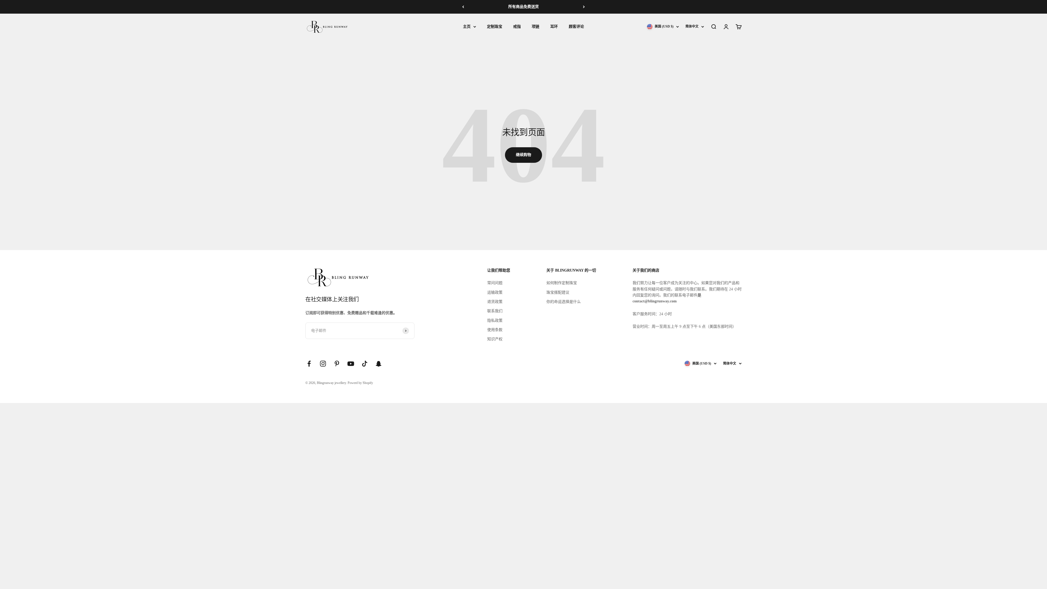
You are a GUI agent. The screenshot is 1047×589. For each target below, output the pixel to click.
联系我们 (495, 311)
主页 (467, 27)
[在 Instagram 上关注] (323, 363)
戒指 (517, 27)
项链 (535, 27)
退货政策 (495, 302)
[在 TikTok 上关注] (364, 363)
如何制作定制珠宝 (561, 283)
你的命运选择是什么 (563, 302)
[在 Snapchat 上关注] (378, 363)
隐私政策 (495, 320)
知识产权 (495, 339)
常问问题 (495, 283)
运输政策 (495, 292)
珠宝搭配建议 (557, 292)
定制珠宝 (494, 27)
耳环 (554, 27)
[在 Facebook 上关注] (309, 363)
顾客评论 (576, 27)
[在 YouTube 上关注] (350, 363)
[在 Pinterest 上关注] (337, 363)
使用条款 (495, 330)
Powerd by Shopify (360, 383)
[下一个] (584, 7)
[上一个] (463, 7)
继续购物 (523, 155)
